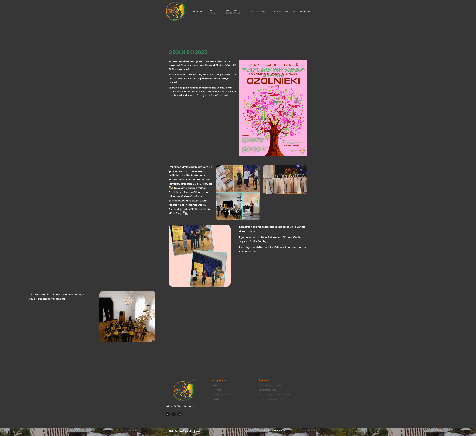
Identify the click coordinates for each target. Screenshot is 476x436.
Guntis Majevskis (178, 209)
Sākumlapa (198, 11)
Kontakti (305, 11)
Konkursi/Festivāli (282, 11)
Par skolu (212, 11)
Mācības (262, 11)
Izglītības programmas (233, 11)
